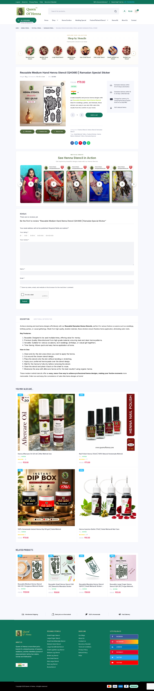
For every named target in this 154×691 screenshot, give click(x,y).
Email (22, 278)
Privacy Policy (33, 2)
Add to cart (94, 115)
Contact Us (82, 641)
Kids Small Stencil (52, 658)
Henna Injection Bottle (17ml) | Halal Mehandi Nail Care (99, 529)
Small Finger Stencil (53, 635)
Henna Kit (115, 20)
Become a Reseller (50, 2)
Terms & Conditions (85, 647)
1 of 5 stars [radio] (21, 235)
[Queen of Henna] (29, 11)
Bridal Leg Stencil (52, 655)
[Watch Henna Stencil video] (31, 184)
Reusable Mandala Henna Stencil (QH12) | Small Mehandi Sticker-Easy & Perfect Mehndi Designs (91, 585)
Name (22, 269)
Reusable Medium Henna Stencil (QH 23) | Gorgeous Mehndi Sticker (30, 585)
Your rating (24, 232)
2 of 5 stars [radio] (26, 235)
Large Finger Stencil (53, 638)
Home (46, 20)
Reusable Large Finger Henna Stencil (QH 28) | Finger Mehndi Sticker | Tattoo (121, 585)
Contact (133, 20)
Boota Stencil (51, 667)
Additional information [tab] (43, 319)
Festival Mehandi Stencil (97, 20)
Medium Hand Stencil (54, 644)
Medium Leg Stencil (53, 652)
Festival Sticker (91, 134)
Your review (24, 240)
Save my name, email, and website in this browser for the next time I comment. (48, 287)
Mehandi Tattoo (80, 136)
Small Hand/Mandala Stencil (56, 641)
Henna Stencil (25, 28)
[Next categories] (133, 53)
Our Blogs (82, 635)
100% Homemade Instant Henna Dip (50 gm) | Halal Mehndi (39, 529)
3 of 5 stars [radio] (33, 235)
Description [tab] (24, 319)
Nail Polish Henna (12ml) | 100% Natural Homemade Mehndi (101, 454)
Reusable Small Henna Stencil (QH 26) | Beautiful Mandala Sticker (61, 585)
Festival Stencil (36, 28)
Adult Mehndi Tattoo (80, 134)
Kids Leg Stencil (52, 664)
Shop (53, 20)
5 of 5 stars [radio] (50, 235)
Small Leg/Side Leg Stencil (55, 650)
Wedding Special (80, 20)
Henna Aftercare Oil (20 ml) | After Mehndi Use (35, 454)
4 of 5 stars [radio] (40, 235)
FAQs (41, 2)
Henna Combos (67, 20)
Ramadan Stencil (49, 28)
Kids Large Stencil (53, 661)
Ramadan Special (90, 136)
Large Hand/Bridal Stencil (55, 647)
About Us (24, 2)
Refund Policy (83, 652)
